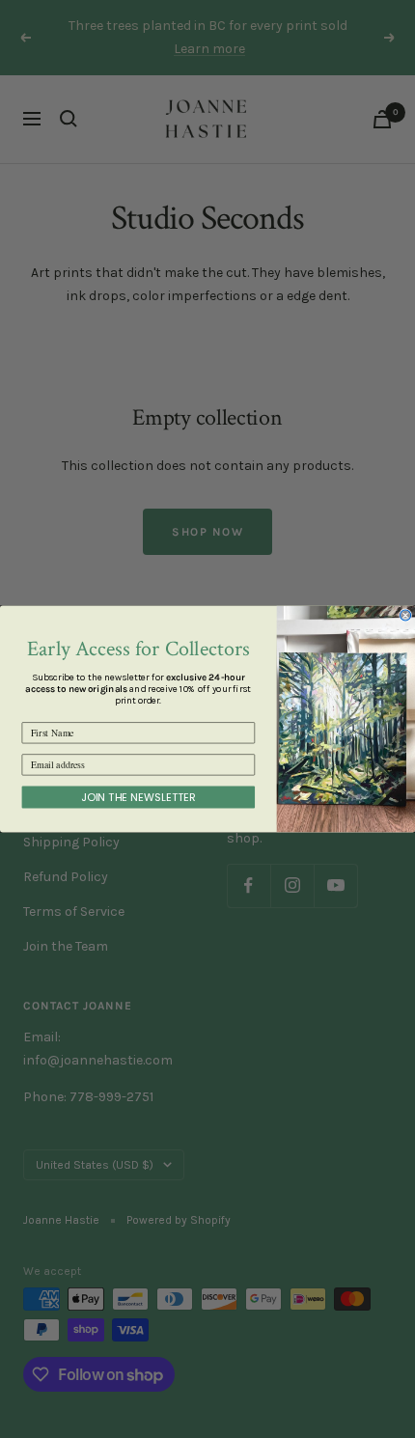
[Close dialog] (406, 615)
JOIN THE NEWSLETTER (138, 796)
